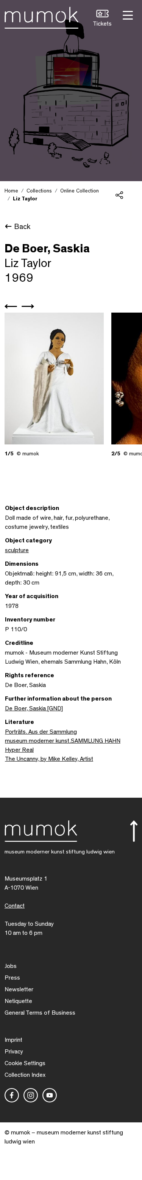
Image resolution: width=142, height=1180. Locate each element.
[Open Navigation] (127, 14)
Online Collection (79, 191)
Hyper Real (19, 750)
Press (12, 978)
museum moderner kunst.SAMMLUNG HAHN (62, 741)
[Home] (41, 16)
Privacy (14, 1052)
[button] (102, 19)
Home (11, 191)
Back (22, 227)
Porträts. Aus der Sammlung (41, 732)
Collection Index (25, 1075)
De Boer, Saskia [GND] (34, 708)
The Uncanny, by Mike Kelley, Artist (49, 759)
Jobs (11, 966)
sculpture (17, 550)
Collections (39, 191)
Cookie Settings (25, 1063)
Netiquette (18, 1001)
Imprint (13, 1040)
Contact (15, 906)
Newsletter (19, 989)
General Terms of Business (40, 1013)
